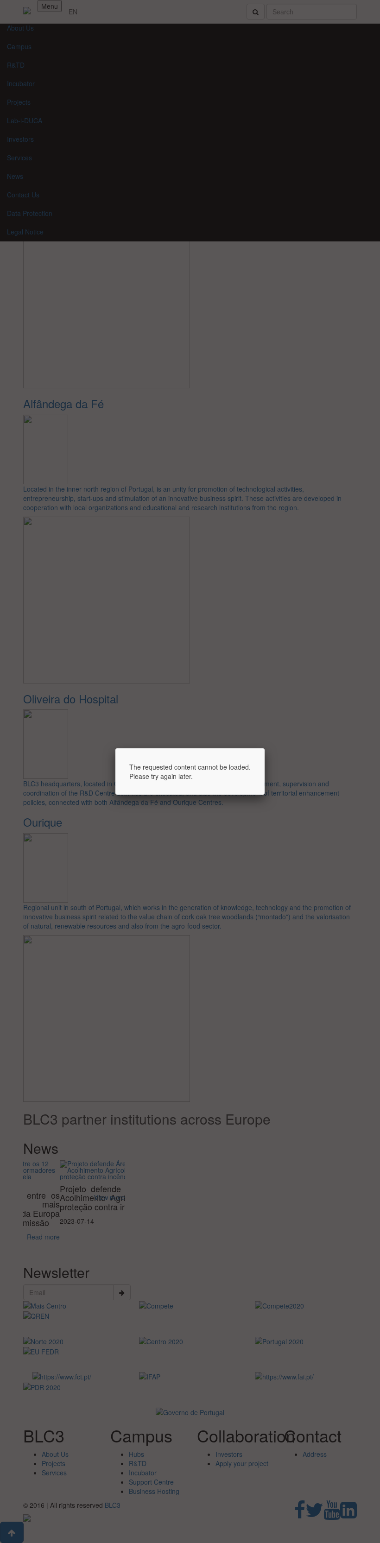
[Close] (264, 748)
